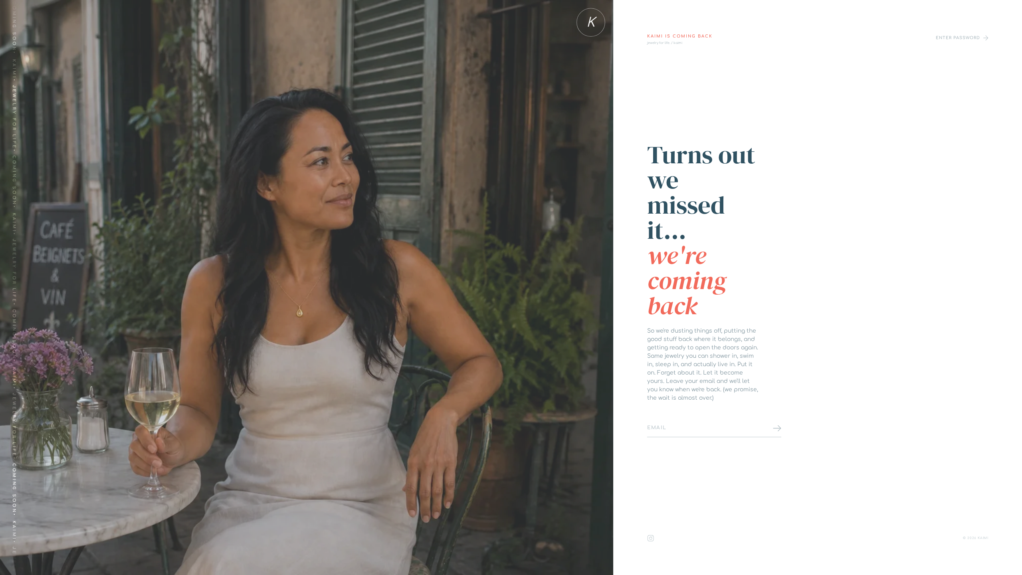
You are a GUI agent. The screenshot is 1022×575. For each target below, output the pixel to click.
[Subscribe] (777, 428)
